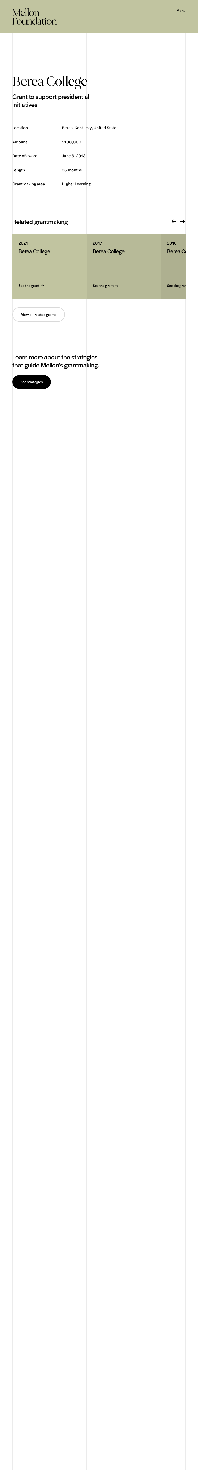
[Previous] (174, 221)
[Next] (182, 221)
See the (29, 285)
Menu (181, 10)
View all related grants (38, 314)
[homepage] (34, 16)
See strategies (32, 382)
